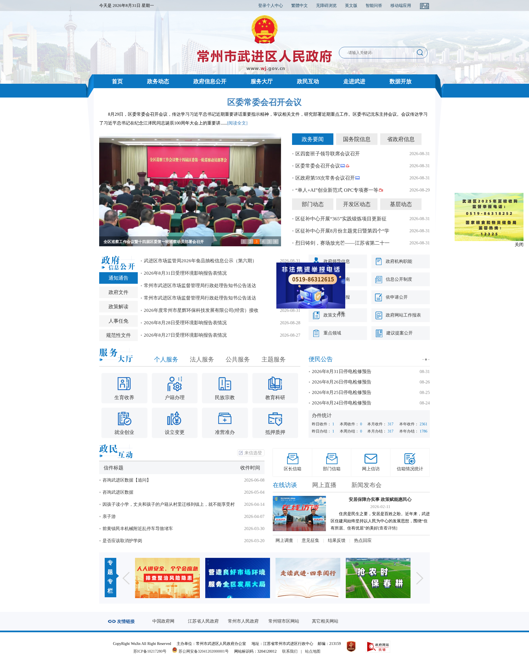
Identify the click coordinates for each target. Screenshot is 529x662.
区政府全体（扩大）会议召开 (129, 242)
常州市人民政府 (243, 621)
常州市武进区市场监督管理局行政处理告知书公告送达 (200, 285)
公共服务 (238, 359)
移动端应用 (400, 5)
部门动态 (313, 204)
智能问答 (374, 5)
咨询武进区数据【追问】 (126, 480)
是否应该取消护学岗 (122, 540)
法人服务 (202, 359)
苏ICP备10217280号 (152, 651)
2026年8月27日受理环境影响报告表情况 (185, 335)
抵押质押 (275, 432)
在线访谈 (285, 485)
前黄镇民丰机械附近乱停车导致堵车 (137, 528)
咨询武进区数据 (117, 492)
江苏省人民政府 (203, 621)
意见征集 (310, 540)
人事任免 (118, 321)
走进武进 (354, 81)
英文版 (351, 5)
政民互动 (308, 81)
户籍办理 (175, 397)
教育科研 (275, 397)
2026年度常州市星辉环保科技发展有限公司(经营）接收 (201, 310)
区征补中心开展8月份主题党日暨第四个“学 (342, 231)
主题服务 (273, 359)
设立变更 (175, 432)
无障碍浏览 (326, 5)
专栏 (110, 586)
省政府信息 (401, 139)
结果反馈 (337, 540)
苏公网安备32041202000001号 (203, 651)
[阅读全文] (237, 123)
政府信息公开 (209, 81)
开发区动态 (357, 204)
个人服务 (166, 359)
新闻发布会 (366, 485)
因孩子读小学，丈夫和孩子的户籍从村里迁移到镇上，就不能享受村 (168, 504)
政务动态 (158, 81)
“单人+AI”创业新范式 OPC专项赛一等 (336, 190)
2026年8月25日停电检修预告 (341, 392)
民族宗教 (225, 397)
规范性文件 (118, 335)
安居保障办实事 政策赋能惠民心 (380, 499)
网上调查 (284, 540)
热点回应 (363, 540)
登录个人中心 (270, 5)
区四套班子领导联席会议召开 (327, 153)
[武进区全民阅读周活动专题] (238, 578)
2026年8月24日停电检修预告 (341, 403)
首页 (117, 81)
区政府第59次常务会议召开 (325, 178)
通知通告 (118, 278)
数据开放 (401, 81)
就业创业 (124, 432)
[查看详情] (387, 528)
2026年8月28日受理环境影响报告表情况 (185, 322)
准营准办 (225, 432)
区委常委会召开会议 (264, 102)
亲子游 (109, 516)
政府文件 (118, 292)
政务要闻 (313, 139)
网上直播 (324, 485)
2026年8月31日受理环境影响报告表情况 (185, 273)
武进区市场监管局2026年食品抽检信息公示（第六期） (200, 260)
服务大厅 (262, 81)
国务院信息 (357, 139)
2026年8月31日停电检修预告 (341, 371)
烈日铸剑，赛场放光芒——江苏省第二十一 (342, 243)
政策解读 (118, 306)
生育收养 (124, 397)
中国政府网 (163, 621)
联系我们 (290, 651)
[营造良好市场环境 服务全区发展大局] (167, 578)
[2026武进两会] (378, 578)
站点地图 (312, 651)
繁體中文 (299, 5)
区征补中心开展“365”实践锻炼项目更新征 (341, 218)
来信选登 (253, 452)
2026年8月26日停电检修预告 (341, 382)
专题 (110, 567)
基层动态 (401, 204)
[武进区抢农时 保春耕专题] (308, 578)
